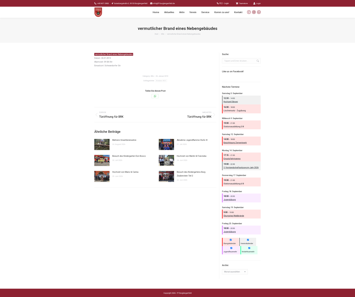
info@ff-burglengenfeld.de (164, 3)
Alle (152, 76)
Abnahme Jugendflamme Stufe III (192, 140)
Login (258, 3)
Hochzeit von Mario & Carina (125, 172)
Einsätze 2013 (161, 80)
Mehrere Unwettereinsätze (124, 140)
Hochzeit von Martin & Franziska (191, 156)
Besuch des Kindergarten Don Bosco (129, 156)
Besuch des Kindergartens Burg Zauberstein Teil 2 (191, 174)
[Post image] (102, 144)
